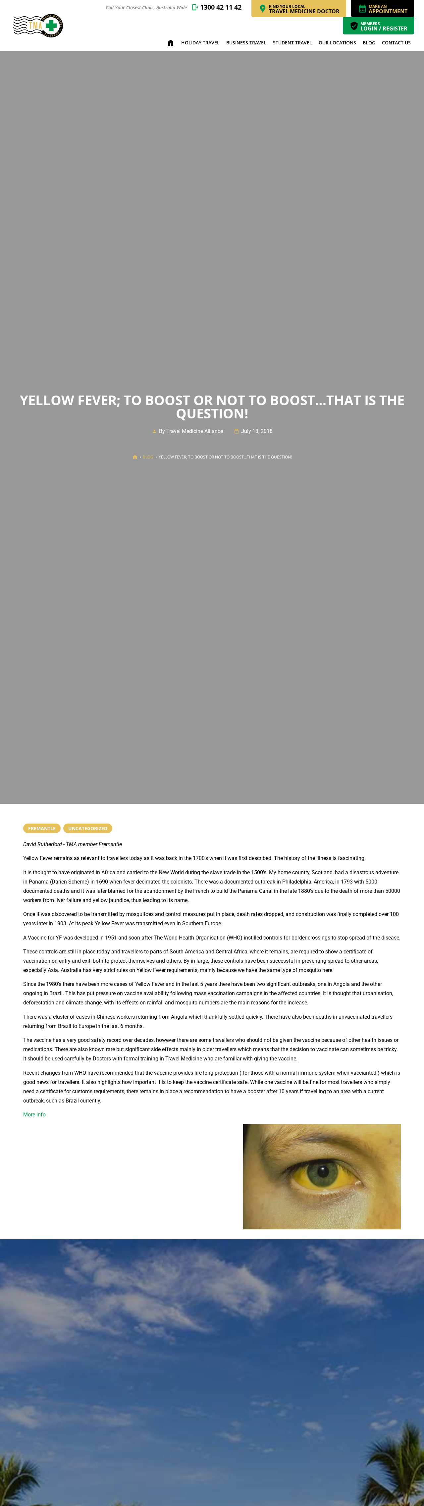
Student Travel (292, 42)
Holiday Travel (200, 42)
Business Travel (246, 42)
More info (34, 1114)
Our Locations (337, 42)
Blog (369, 42)
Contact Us (396, 42)
